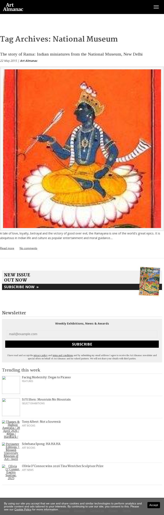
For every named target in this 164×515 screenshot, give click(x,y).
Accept (153, 505)
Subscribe (82, 344)
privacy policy (41, 355)
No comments (28, 248)
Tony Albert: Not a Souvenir (41, 421)
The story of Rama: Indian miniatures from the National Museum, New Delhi (71, 54)
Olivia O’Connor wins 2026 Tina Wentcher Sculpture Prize (62, 466)
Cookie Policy (22, 509)
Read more (7, 248)
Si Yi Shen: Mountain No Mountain (46, 399)
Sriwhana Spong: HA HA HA (41, 444)
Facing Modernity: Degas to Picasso (46, 377)
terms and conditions (63, 355)
